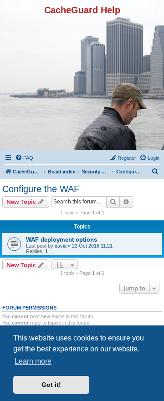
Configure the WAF (40, 189)
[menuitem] (24, 157)
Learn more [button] (33, 361)
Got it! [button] (51, 384)
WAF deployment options (61, 239)
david (61, 246)
